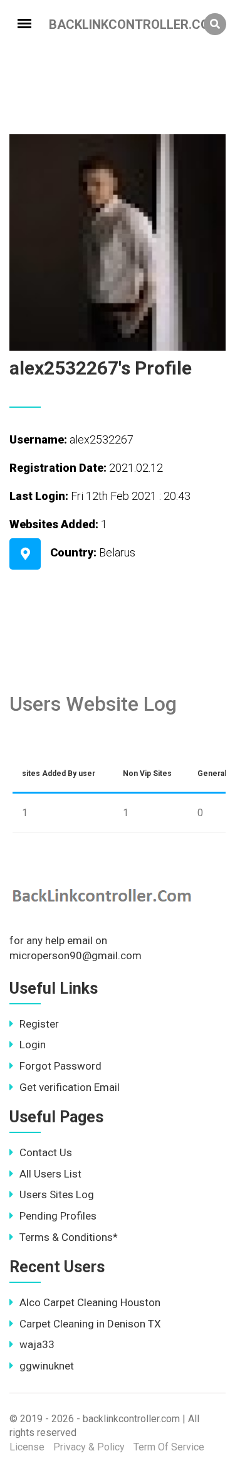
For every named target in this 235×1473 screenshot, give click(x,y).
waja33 (37, 1344)
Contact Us (45, 1152)
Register (39, 1024)
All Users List (50, 1173)
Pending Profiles (58, 1216)
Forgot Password (60, 1066)
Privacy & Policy (89, 1447)
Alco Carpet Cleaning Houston (89, 1302)
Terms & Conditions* (68, 1237)
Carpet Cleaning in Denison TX (90, 1323)
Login (32, 1044)
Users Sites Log (56, 1194)
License (26, 1447)
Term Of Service (168, 1447)
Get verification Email (69, 1087)
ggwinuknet (46, 1365)
